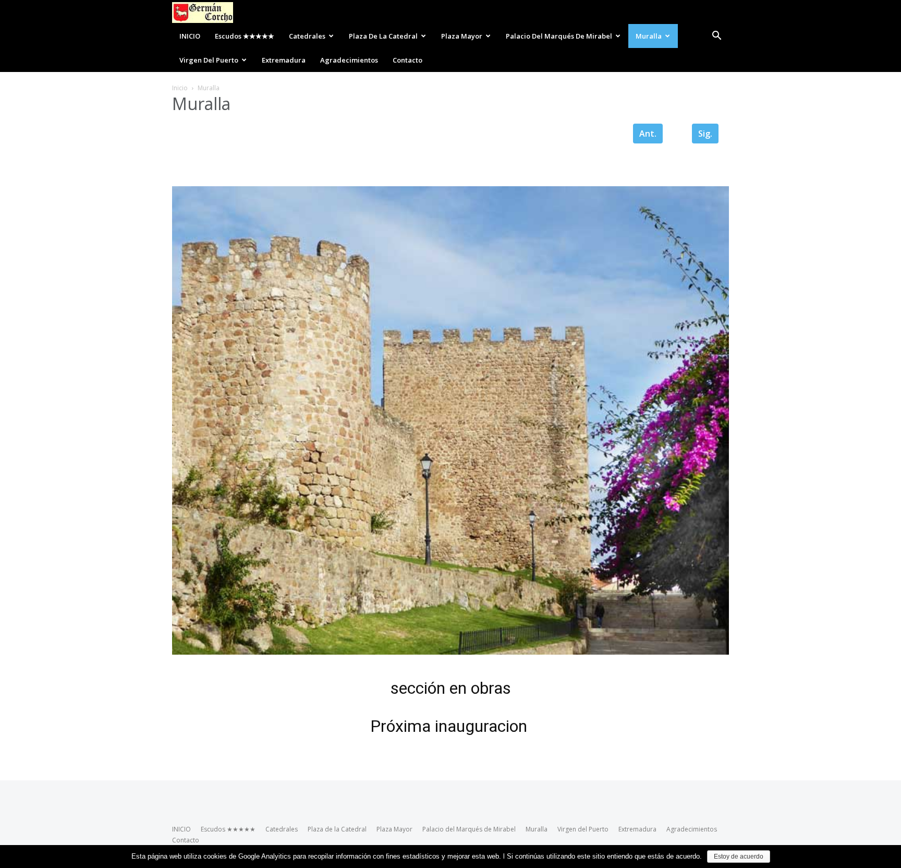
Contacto (407, 60)
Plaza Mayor (461, 36)
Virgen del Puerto (208, 60)
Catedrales (307, 36)
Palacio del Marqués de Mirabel (559, 36)
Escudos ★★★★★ (244, 36)
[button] (716, 36)
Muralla (649, 36)
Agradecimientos (349, 60)
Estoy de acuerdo (738, 856)
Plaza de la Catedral (383, 36)
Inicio (180, 87)
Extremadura (284, 60)
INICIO (189, 36)
